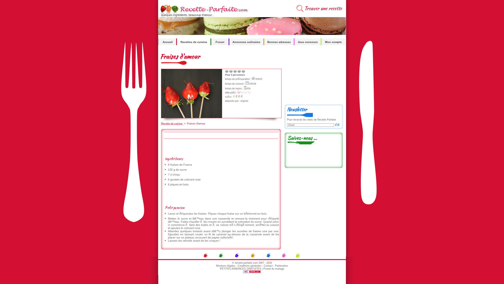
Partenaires (281, 265)
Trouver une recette (323, 8)
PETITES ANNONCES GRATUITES (240, 268)
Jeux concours (308, 42)
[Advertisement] (221, 148)
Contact (268, 265)
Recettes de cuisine (194, 42)
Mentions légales (225, 265)
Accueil (168, 42)
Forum (220, 42)
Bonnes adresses (279, 42)
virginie (244, 101)
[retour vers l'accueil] (203, 16)
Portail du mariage (273, 268)
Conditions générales (249, 265)
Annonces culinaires (246, 42)
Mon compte (333, 42)
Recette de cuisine (172, 123)
